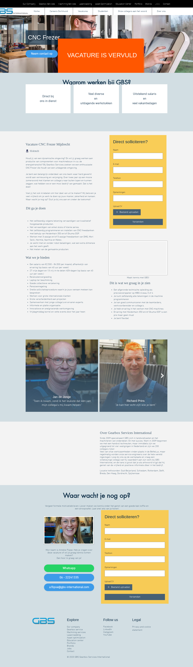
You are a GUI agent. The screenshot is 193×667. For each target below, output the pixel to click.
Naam (115, 150)
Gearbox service (75, 629)
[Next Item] (162, 375)
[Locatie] (27, 151)
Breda (103, 473)
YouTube (107, 635)
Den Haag (111, 473)
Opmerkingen (119, 192)
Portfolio (71, 643)
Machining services (76, 632)
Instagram (108, 632)
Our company (73, 627)
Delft (161, 470)
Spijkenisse (133, 473)
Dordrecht (122, 473)
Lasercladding (74, 635)
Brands (70, 646)
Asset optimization (76, 637)
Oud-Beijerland (128, 470)
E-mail (116, 164)
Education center (75, 640)
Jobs (69, 648)
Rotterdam (153, 470)
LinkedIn (107, 629)
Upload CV (117, 206)
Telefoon (117, 178)
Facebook (108, 626)
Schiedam (142, 470)
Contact (70, 651)
